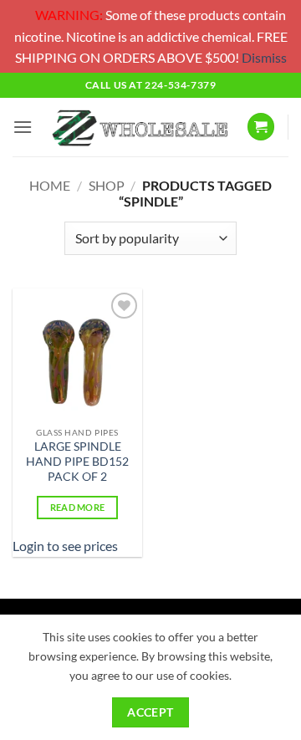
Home (49, 185)
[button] (23, 126)
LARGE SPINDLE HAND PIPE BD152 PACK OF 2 (77, 461)
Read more (77, 507)
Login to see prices (65, 546)
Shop (107, 185)
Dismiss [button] (264, 57)
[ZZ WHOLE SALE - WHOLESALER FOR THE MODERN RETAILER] (139, 128)
